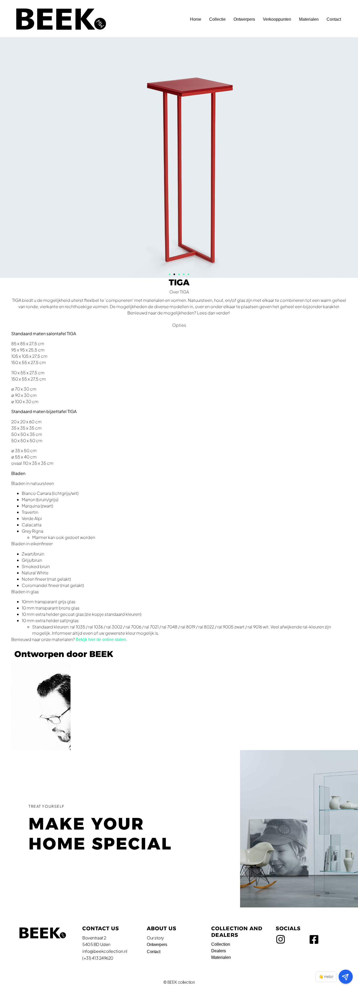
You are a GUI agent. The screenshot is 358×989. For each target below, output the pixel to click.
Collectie (217, 19)
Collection (220, 944)
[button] (169, 274)
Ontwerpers (244, 19)
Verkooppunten (277, 19)
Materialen (309, 19)
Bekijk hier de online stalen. (102, 639)
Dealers (218, 951)
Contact (334, 19)
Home (195, 19)
